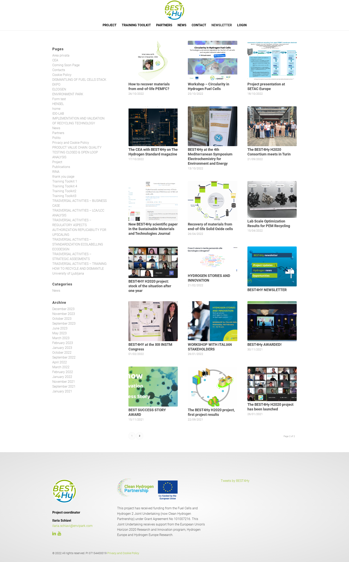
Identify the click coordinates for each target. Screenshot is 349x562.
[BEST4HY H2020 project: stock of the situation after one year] (153, 262)
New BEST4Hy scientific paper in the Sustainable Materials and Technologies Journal (153, 229)
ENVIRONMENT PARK (67, 94)
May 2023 (59, 333)
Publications (61, 167)
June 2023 (59, 328)
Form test (59, 99)
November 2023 (63, 314)
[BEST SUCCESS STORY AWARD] (153, 387)
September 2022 (64, 357)
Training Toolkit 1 (64, 181)
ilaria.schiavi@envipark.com (72, 526)
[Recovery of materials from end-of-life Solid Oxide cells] (212, 201)
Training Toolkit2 (64, 191)
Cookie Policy (61, 75)
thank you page (63, 176)
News (56, 128)
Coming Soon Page (66, 65)
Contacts (58, 70)
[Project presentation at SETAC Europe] (272, 61)
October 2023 (61, 319)
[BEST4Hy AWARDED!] (272, 321)
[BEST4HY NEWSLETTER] (272, 266)
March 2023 (60, 338)
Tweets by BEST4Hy (235, 481)
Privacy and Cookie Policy (70, 143)
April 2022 (59, 362)
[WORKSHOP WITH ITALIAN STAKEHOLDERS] (212, 321)
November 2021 (63, 382)
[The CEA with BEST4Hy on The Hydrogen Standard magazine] (153, 126)
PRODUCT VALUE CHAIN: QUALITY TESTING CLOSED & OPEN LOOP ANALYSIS (77, 152)
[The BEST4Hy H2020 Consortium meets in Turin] (272, 126)
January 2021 (62, 391)
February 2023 (62, 343)
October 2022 (61, 352)
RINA (55, 172)
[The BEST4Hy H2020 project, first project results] (212, 387)
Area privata (60, 55)
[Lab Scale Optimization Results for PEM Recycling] (272, 199)
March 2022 (60, 367)
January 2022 (62, 377)
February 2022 (62, 372)
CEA (55, 60)
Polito (56, 138)
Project (57, 162)
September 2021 (64, 386)
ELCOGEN (59, 89)
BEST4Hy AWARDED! (264, 345)
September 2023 (64, 323)
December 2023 (63, 309)
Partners (58, 133)
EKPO (56, 84)
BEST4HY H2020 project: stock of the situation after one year (149, 286)
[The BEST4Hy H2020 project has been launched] (272, 384)
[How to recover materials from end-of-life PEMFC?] (153, 61)
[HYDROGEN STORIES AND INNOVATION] (212, 259)
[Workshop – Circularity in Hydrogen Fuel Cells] (212, 61)
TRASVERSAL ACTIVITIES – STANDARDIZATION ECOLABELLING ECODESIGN (77, 244)
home (56, 109)
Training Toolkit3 (64, 196)
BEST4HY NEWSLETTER (267, 290)
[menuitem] (109, 25)
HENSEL (58, 104)
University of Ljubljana (68, 273)
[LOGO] (174, 10)
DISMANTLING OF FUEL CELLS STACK (79, 80)
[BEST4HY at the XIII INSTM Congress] (153, 321)
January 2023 (62, 348)
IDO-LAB (58, 113)
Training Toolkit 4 (64, 186)
